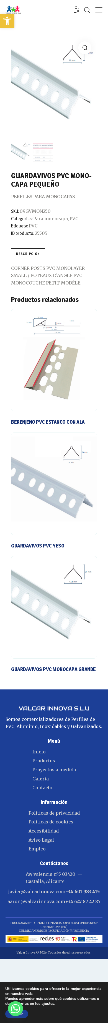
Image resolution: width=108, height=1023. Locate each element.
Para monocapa (50, 218)
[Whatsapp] (15, 1008)
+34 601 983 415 (82, 891)
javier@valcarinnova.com (36, 891)
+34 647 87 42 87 (83, 901)
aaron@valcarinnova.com (36, 901)
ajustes (48, 1003)
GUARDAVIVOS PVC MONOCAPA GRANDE (53, 669)
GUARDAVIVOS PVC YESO (37, 546)
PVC (74, 218)
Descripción (28, 254)
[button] (7, 21)
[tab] (28, 254)
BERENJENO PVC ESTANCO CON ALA (48, 422)
